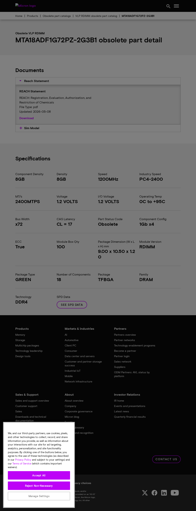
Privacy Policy (23, 459)
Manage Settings (39, 496)
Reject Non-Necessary (39, 485)
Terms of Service (21, 463)
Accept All (39, 475)
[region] (39, 465)
